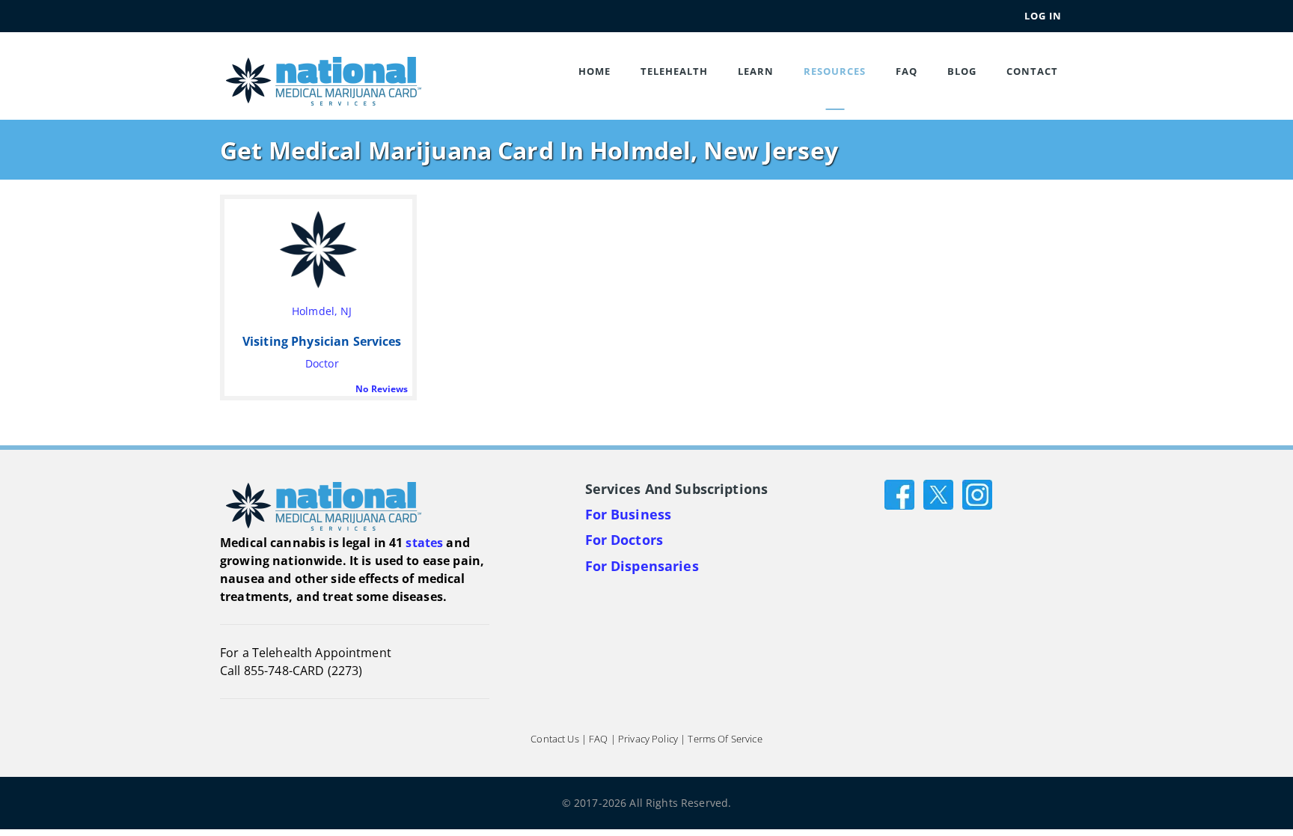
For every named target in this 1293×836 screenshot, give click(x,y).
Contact (1032, 71)
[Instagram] (977, 493)
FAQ (906, 71)
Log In (1043, 15)
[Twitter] (938, 493)
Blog (961, 71)
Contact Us (554, 738)
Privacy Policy (648, 738)
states (424, 542)
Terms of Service (725, 738)
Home (594, 71)
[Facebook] (899, 493)
